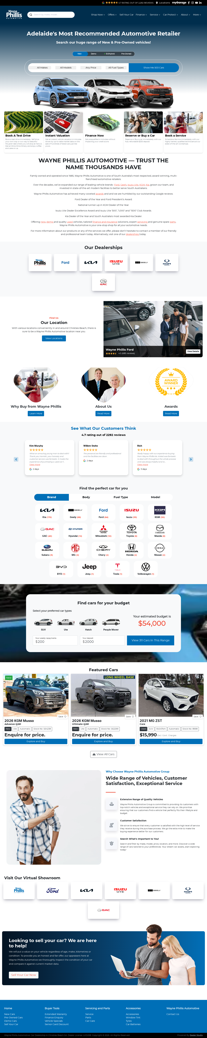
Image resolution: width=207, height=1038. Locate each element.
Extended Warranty (56, 1014)
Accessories (132, 1014)
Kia (147, 185)
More (196, 15)
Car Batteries (133, 1024)
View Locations (53, 338)
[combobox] (51, 15)
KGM (142, 185)
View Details (193, 351)
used (70, 222)
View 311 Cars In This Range (151, 640)
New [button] (80, 54)
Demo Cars (10, 1021)
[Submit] (30, 15)
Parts (88, 1018)
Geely (123, 185)
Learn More (36, 413)
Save (60, 717)
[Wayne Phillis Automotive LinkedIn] (201, 2)
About (184, 15)
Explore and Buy (36, 741)
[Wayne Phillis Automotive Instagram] (193, 2)
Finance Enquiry (54, 1018)
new (43, 222)
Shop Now (97, 15)
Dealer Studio (196, 1035)
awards (100, 194)
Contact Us (172, 1014)
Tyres (129, 1021)
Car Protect (169, 15)
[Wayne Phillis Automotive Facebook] (189, 2)
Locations (164, 3)
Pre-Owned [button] (126, 54)
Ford (116, 185)
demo (50, 222)
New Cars (9, 1014)
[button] (109, 54)
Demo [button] (93, 54)
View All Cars (105, 754)
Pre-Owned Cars (13, 1018)
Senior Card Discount (57, 1024)
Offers (111, 15)
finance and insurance (105, 222)
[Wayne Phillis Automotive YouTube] (197, 2)
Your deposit (88, 638)
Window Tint (133, 1018)
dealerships (132, 234)
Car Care (90, 1021)
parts (173, 222)
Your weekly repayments (45, 638)
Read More (103, 413)
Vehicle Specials (54, 1021)
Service (154, 15)
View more (34, 465)
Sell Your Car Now (23, 975)
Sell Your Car (126, 15)
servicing (142, 222)
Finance (140, 15)
